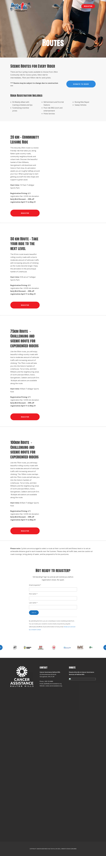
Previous (1, 647)
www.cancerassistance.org (54, 686)
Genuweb (73, 848)
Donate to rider (81, 84)
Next (104, 647)
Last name (33, 603)
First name (33, 594)
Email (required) (35, 585)
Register (88, 6)
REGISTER (25, 213)
